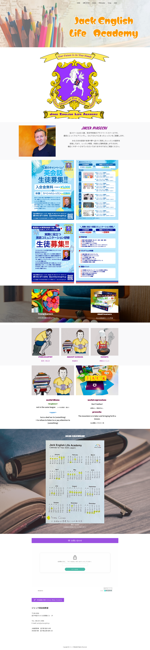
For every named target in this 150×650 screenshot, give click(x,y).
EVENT (104, 357)
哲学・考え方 (45, 361)
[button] (75, 540)
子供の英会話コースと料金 (45, 318)
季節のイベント (104, 361)
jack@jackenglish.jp (43, 623)
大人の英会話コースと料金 (104, 318)
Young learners (45, 314)
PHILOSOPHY (45, 357)
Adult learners (104, 314)
